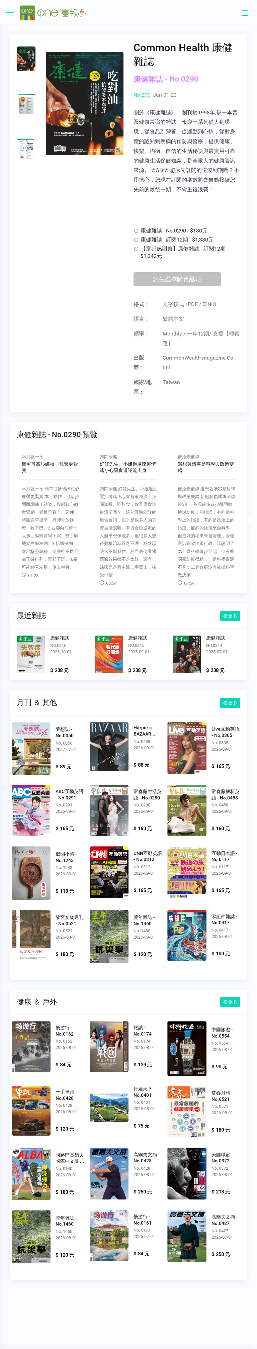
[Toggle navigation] (244, 12)
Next (250, 520)
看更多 (230, 615)
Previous (7, 520)
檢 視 (31, 748)
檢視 (30, 655)
